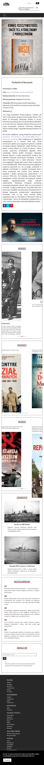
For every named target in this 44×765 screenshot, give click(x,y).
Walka (8, 701)
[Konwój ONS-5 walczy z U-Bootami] (22, 529)
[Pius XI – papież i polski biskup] (22, 275)
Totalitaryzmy (10, 666)
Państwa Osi (10, 681)
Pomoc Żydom (11, 703)
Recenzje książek (11, 714)
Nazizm (9, 668)
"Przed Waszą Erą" (12, 728)
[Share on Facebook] (4, 205)
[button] (18, 309)
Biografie (9, 707)
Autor (8, 719)
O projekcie (10, 723)
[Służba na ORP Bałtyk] (22, 490)
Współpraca (10, 721)
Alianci (8, 679)
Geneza (9, 661)
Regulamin (10, 725)
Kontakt (9, 727)
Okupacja (9, 695)
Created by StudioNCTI (7, 740)
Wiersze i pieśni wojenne (13, 712)
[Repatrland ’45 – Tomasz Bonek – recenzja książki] (22, 434)
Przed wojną (10, 694)
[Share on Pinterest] (11, 205)
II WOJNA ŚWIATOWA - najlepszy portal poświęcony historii (20, 735)
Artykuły (9, 676)
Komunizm (9, 705)
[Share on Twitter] (8, 205)
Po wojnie (9, 670)
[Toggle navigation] (4, 15)
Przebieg (9, 663)
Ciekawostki (10, 677)
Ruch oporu (10, 697)
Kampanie (9, 688)
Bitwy (8, 686)
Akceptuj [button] (7, 760)
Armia (8, 699)
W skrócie (9, 665)
